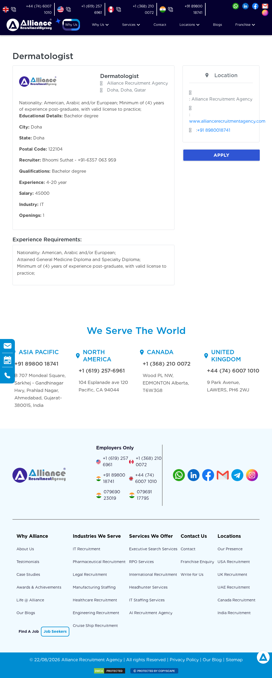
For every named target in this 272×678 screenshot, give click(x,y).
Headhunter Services (148, 587)
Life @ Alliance (30, 600)
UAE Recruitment (234, 587)
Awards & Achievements (38, 587)
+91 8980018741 (213, 130)
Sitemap (234, 659)
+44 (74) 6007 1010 (233, 370)
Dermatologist (119, 76)
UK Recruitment (232, 574)
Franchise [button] (242, 25)
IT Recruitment (86, 549)
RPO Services (141, 562)
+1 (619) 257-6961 (102, 370)
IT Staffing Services (147, 600)
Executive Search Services (153, 549)
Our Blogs (25, 613)
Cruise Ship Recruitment (95, 625)
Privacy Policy (184, 659)
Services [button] (128, 25)
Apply (221, 155)
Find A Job (29, 631)
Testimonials (27, 562)
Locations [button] (187, 25)
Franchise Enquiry (197, 562)
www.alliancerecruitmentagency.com (227, 121)
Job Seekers (55, 631)
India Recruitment (234, 613)
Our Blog (212, 659)
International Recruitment (153, 574)
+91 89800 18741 (36, 363)
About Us (25, 549)
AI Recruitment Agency (150, 613)
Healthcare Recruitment (95, 600)
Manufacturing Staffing (94, 587)
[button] (71, 25)
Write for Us (192, 574)
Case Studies (28, 574)
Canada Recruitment (237, 600)
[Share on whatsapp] (235, 5)
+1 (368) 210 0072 (166, 363)
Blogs (217, 25)
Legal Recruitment (90, 574)
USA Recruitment (234, 562)
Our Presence (230, 549)
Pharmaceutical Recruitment (99, 562)
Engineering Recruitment (96, 613)
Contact (160, 25)
